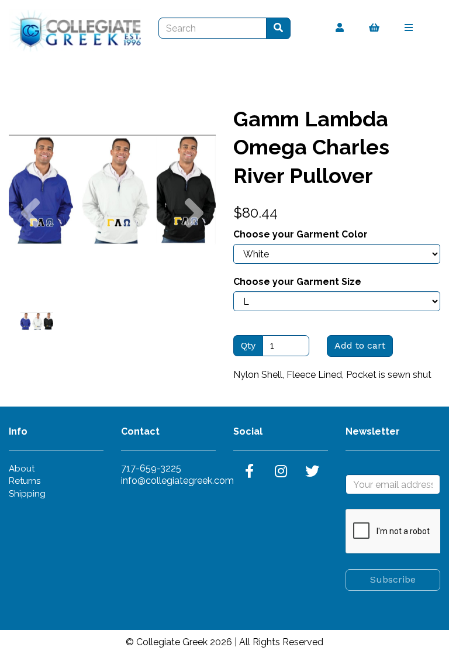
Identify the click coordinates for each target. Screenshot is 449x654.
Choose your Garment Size (297, 281)
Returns (24, 481)
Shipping (27, 493)
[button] (30, 241)
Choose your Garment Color (300, 234)
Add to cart (359, 345)
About (21, 468)
